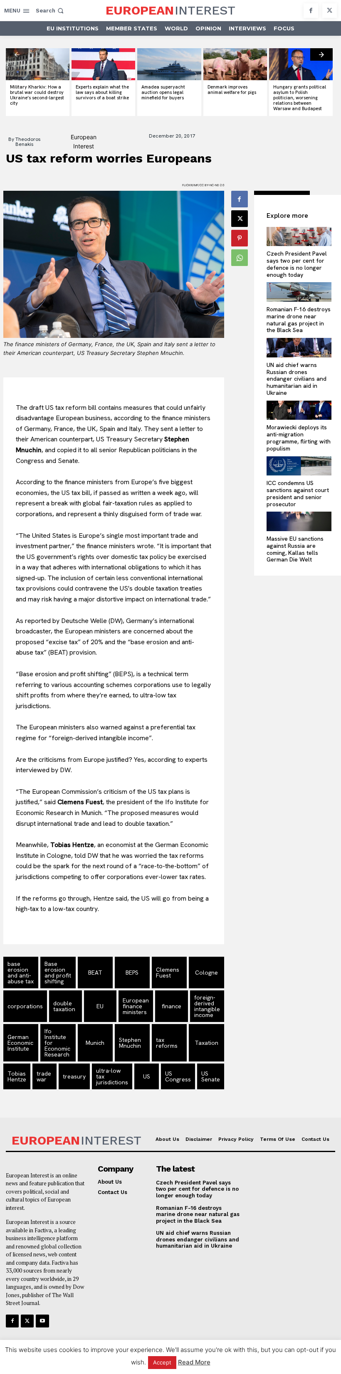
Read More (194, 1362)
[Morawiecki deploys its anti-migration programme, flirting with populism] (299, 410)
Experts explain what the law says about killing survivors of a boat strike (102, 92)
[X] (329, 10)
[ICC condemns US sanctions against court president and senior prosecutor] (299, 466)
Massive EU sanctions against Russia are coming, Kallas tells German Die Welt (295, 549)
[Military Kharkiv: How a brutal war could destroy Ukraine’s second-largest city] (37, 64)
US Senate (210, 1076)
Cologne (206, 972)
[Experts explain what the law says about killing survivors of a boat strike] (103, 64)
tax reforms (167, 1042)
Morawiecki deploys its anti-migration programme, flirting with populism (299, 438)
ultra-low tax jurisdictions (112, 1076)
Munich (95, 1043)
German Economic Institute (20, 1042)
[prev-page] (17, 54)
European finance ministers (136, 1006)
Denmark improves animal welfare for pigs (232, 89)
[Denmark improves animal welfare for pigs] (235, 64)
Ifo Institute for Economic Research (57, 1042)
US (146, 1076)
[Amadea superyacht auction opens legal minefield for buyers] (169, 64)
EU (100, 1006)
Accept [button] (162, 1362)
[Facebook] (311, 10)
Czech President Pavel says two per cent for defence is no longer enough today (297, 264)
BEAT (95, 972)
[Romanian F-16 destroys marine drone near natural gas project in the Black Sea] (299, 292)
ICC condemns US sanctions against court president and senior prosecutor (298, 493)
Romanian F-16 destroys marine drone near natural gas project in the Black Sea (299, 319)
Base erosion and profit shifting (57, 972)
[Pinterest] (239, 238)
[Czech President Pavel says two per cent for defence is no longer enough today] (299, 236)
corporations (25, 1006)
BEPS (132, 972)
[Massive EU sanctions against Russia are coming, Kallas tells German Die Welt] (299, 521)
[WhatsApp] (239, 257)
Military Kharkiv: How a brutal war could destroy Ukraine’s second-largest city (37, 95)
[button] (50, 10)
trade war (44, 1076)
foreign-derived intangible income (207, 1006)
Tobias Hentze (16, 1076)
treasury (74, 1076)
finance (171, 1006)
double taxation (64, 1006)
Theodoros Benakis (28, 142)
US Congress (178, 1076)
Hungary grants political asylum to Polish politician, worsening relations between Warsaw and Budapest (299, 98)
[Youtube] (42, 1321)
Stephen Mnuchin (130, 1042)
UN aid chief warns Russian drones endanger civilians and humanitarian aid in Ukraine (296, 378)
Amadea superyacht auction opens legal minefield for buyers (163, 92)
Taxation (206, 1043)
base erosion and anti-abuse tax (20, 972)
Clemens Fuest (167, 972)
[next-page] (321, 54)
